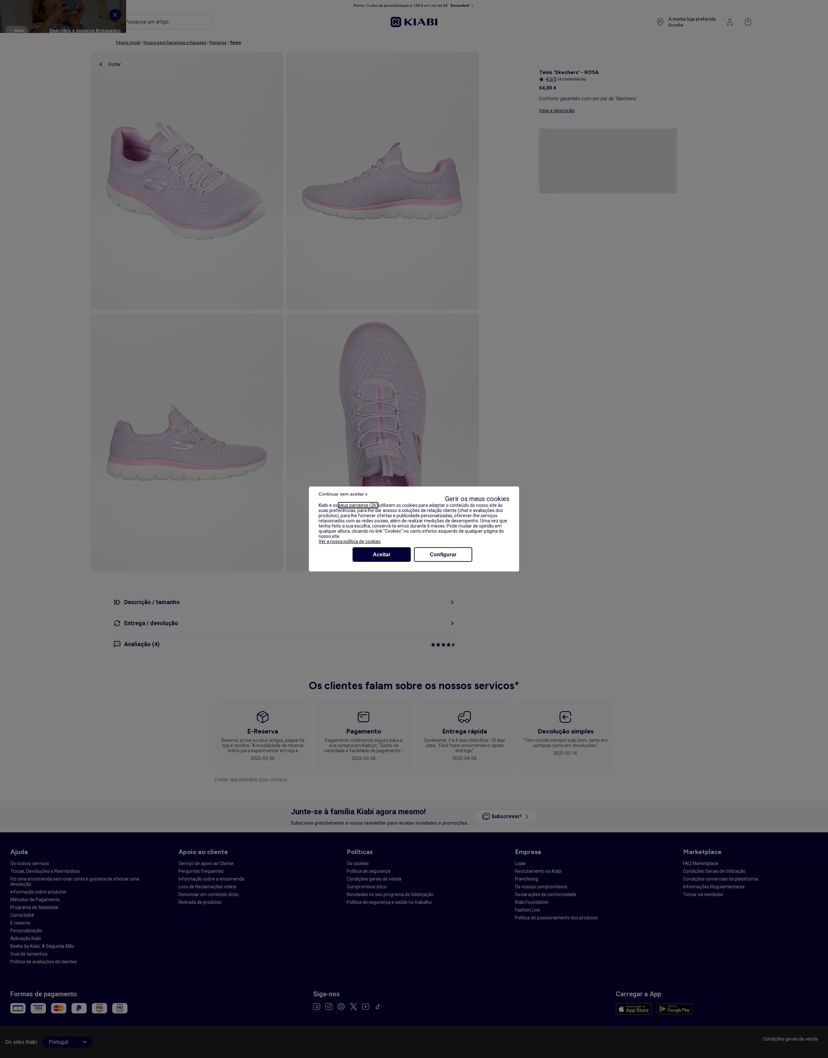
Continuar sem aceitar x (343, 494)
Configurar (443, 554)
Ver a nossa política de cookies (350, 541)
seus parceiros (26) (358, 505)
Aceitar (381, 554)
